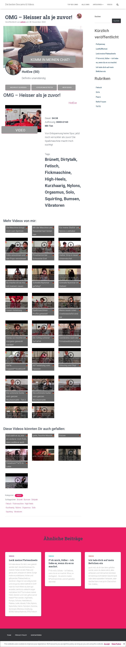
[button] (102, 4)
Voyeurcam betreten (44, 87)
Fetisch (8, 504)
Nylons (18, 508)
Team (9, 635)
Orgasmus (26, 508)
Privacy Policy (21, 635)
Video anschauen (19, 131)
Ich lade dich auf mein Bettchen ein (101, 562)
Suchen (98, 16)
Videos (109, 4)
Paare (98, 97)
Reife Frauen (101, 102)
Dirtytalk (35, 500)
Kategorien (97, 4)
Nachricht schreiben (17, 87)
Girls (98, 92)
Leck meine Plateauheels (106, 54)
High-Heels (29, 504)
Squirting (9, 512)
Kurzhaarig (10, 508)
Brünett (20, 500)
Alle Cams (85, 4)
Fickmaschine (18, 504)
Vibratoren (18, 512)
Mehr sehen (66, 87)
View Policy (116, 644)
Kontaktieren (36, 635)
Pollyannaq (100, 44)
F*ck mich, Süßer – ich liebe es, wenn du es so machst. (61, 563)
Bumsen (27, 500)
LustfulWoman (101, 49)
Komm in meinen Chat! (49, 60)
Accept (107, 644)
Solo (34, 508)
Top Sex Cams (73, 4)
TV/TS (98, 106)
